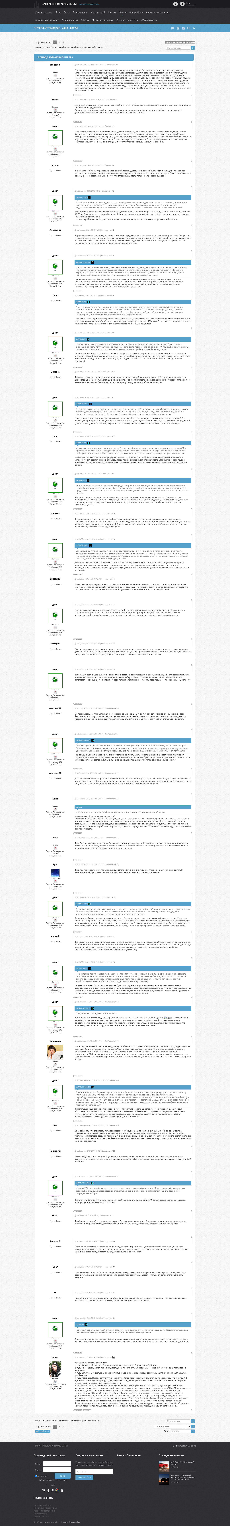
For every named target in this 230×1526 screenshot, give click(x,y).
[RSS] (193, 28)
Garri (55, 798)
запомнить (42, 1476)
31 (118, 1080)
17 (114, 604)
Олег (55, 295)
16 (114, 579)
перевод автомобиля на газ (91, 47)
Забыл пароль (46, 1480)
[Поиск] (188, 28)
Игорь (55, 165)
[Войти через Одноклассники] (62, 1490)
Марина (55, 371)
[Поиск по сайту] (175, 4)
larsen (55, 1357)
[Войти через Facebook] (48, 1490)
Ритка (55, 99)
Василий (55, 1241)
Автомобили (73, 47)
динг (55, 126)
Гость (55, 1215)
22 (117, 773)
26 (114, 897)
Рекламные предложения (45, 1507)
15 (114, 539)
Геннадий (55, 1150)
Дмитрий (55, 578)
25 (117, 864)
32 (118, 1125)
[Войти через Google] (57, 1490)
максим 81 (55, 708)
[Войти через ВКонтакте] (44, 1490)
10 (114, 371)
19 (114, 669)
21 (117, 734)
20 (117, 708)
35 (112, 1215)
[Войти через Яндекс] (53, 1490)
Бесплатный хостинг (68, 1522)
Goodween (55, 1041)
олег (55, 1125)
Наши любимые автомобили (55, 47)
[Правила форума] (183, 28)
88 (55, 1292)
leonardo (55, 64)
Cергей (55, 936)
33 (114, 1151)
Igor (55, 864)
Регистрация (61, 1480)
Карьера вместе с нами (45, 1510)
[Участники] (178, 28)
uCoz (78, 1522)
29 (117, 1002)
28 (114, 962)
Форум (38, 47)
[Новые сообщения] (172, 28)
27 (114, 936)
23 (117, 798)
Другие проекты (41, 1516)
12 (114, 436)
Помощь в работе (42, 1505)
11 (114, 397)
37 (114, 1267)
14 (114, 513)
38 (114, 1292)
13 (114, 474)
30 (117, 1041)
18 (114, 643)
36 (114, 1241)
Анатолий (55, 229)
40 (114, 1357)
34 (117, 1176)
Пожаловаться (40, 1513)
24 (117, 837)
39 (114, 1318)
